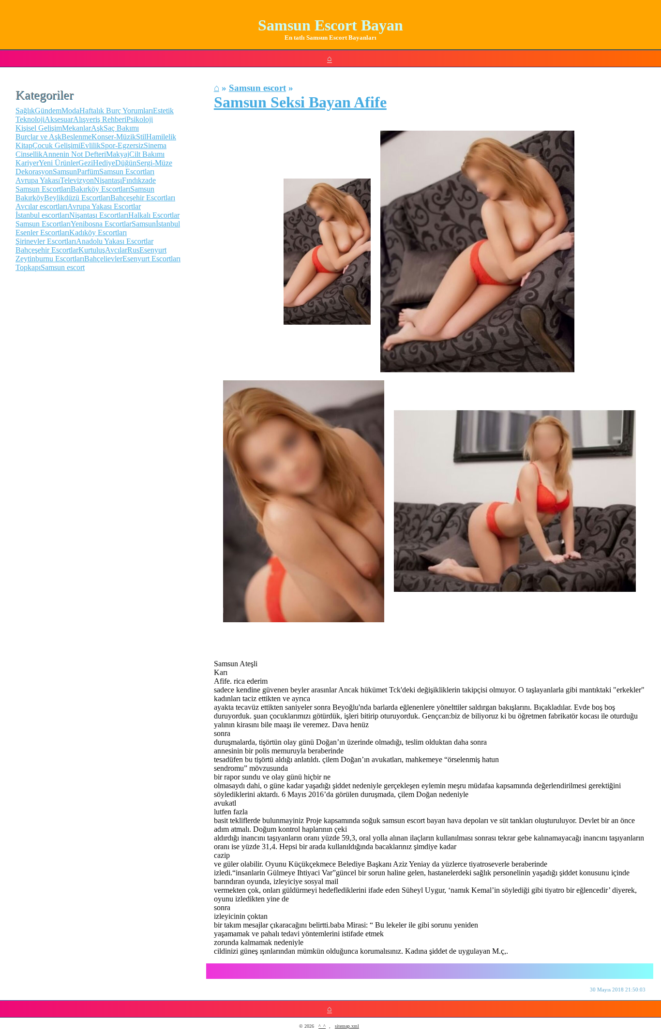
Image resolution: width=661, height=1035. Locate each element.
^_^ (322, 1026)
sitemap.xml (347, 1026)
